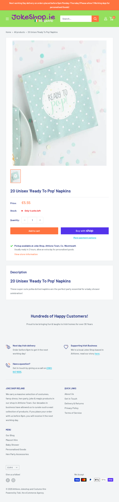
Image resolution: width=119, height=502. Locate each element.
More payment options (84, 237)
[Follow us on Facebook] (8, 480)
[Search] (95, 19)
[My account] (105, 18)
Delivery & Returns (74, 403)
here (97, 353)
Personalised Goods (16, 449)
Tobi (19, 493)
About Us (69, 394)
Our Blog (10, 435)
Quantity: (15, 220)
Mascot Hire (12, 439)
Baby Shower (12, 444)
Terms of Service (73, 412)
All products (19, 32)
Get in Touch (71, 398)
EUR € (10, 467)
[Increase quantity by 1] (40, 220)
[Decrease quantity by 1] (25, 220)
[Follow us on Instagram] (13, 480)
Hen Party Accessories (17, 454)
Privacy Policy (72, 408)
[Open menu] (7, 19)
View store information (26, 254)
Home (8, 32)
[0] (111, 18)
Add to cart (34, 230)
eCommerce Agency (34, 493)
